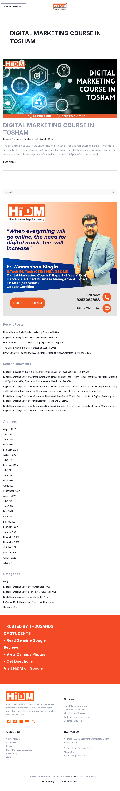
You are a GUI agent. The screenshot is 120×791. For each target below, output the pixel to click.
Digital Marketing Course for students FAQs (25, 597)
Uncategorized (10, 607)
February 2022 (10, 527)
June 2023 (8, 475)
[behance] (33, 721)
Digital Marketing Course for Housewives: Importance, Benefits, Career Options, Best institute (54, 391)
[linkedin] (21, 721)
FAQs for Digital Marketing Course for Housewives (29, 602)
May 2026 (8, 444)
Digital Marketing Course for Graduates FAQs (26, 586)
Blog (5, 581)
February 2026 (10, 449)
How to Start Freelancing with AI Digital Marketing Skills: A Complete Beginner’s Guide (47, 353)
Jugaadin (76, 776)
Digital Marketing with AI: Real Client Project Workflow (31, 337)
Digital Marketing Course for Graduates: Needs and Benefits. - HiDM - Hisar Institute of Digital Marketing (57, 396)
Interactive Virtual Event (74, 709)
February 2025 (10, 465)
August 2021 (9, 557)
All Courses (11, 742)
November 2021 (11, 542)
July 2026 (7, 434)
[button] (13, 6)
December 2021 (11, 537)
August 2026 (9, 429)
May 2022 (8, 511)
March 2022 (9, 521)
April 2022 (8, 516)
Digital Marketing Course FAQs (19, 750)
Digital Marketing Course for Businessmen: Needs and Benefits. (35, 400)
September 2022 (11, 491)
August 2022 (9, 496)
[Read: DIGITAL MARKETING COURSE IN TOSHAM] (60, 88)
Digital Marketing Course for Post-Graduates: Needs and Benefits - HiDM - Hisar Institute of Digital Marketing (60, 376)
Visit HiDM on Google (23, 668)
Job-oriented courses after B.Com (71, 371)
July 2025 (7, 460)
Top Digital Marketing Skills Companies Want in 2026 (29, 347)
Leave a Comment (12, 139)
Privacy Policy (48, 781)
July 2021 (7, 562)
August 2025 (9, 455)
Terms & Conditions (69, 781)
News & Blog (11, 753)
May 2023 (8, 480)
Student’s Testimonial (73, 721)
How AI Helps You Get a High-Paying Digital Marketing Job (33, 342)
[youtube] (27, 721)
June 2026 (8, 439)
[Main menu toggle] (114, 6)
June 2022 (8, 506)
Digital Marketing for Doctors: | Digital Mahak (26, 371)
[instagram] (15, 721)
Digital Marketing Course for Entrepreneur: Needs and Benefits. (39, 381)
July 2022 (7, 501)
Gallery (9, 757)
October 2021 (10, 547)
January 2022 (10, 532)
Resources (10, 746)
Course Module (13, 738)
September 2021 (11, 552)
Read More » (9, 161)
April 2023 (8, 485)
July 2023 (7, 470)
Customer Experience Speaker (77, 717)
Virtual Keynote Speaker (74, 713)
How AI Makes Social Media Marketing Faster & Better (31, 332)
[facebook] (9, 721)
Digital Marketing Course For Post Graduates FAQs (29, 591)
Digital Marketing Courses (75, 706)
